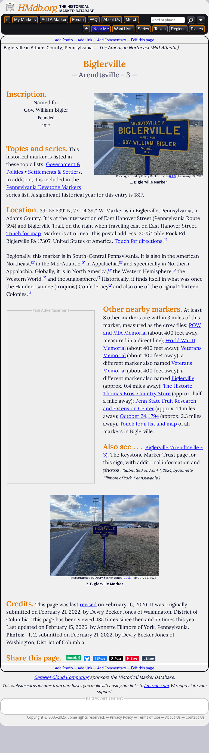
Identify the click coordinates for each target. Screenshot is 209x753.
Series (143, 28)
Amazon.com (156, 685)
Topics (160, 28)
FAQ (94, 19)
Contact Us (195, 717)
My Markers (25, 19)
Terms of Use (149, 717)
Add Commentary (111, 40)
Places (197, 28)
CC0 (173, 176)
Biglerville (182, 378)
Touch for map (23, 233)
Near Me (101, 28)
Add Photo (64, 40)
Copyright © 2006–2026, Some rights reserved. (66, 717)
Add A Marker (54, 19)
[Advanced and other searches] (201, 20)
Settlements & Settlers (54, 172)
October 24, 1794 (139, 416)
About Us (111, 19)
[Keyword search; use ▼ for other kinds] (191, 20)
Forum (78, 19)
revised (88, 604)
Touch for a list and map (148, 423)
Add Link (85, 40)
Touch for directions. (139, 241)
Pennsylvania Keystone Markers (43, 187)
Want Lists (123, 28)
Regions (178, 28)
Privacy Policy (121, 717)
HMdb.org (37, 7)
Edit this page (142, 40)
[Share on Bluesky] (87, 658)
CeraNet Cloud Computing (61, 677)
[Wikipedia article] (33, 263)
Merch (131, 19)
